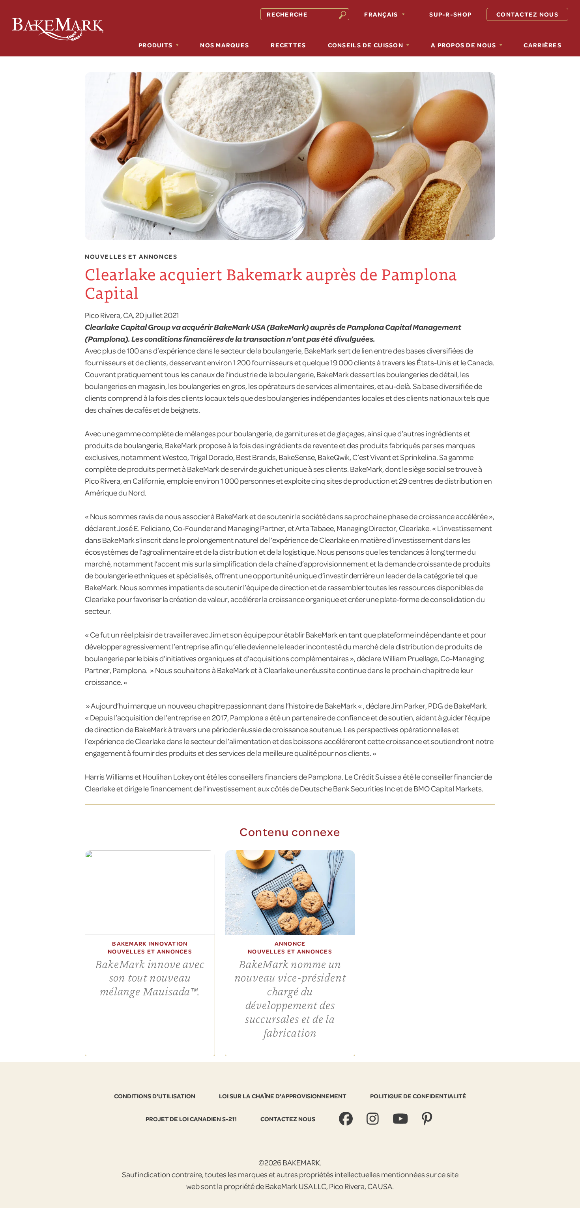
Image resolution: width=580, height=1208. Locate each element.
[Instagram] (374, 1119)
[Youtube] (401, 1119)
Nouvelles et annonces (131, 256)
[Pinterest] (428, 1119)
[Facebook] (347, 1119)
